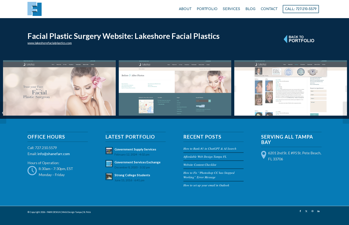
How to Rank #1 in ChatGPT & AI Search (209, 148)
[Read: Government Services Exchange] (109, 163)
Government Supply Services (135, 149)
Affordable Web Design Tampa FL (205, 156)
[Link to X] (306, 211)
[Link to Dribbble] (312, 211)
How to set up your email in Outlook (206, 185)
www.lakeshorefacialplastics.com (49, 43)
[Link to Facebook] (300, 211)
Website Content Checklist (199, 165)
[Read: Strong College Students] (109, 176)
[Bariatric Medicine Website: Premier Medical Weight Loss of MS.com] (346, 113)
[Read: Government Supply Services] (109, 150)
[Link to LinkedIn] (318, 211)
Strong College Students (132, 175)
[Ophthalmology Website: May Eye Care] (3, 113)
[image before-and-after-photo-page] (176, 89)
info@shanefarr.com (54, 153)
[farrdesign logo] (64, 9)
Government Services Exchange (138, 162)
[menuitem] (185, 9)
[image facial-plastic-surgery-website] (61, 89)
